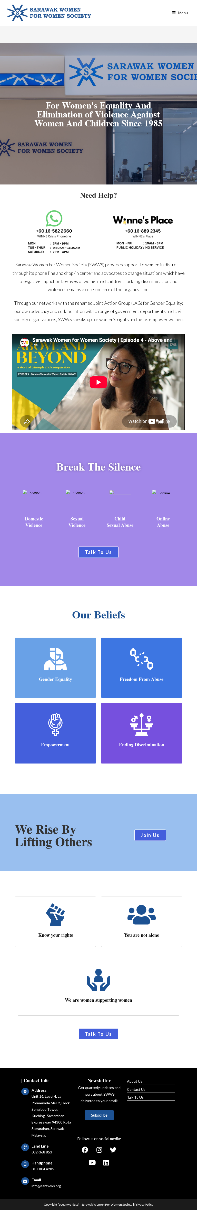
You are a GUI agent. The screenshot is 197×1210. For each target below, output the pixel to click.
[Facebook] (85, 1149)
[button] (98, 552)
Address (39, 1090)
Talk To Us (135, 1097)
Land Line (40, 1146)
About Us (134, 1081)
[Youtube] (92, 1162)
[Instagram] (99, 1149)
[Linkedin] (106, 1162)
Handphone (42, 1163)
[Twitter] (113, 1149)
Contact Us (136, 1089)
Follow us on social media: (99, 1138)
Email (36, 1180)
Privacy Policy (143, 1204)
